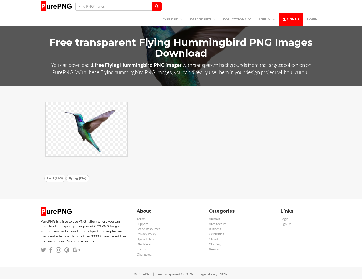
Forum (264, 19)
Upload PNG (145, 239)
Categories (201, 19)
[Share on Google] (76, 250)
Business (215, 229)
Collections (235, 19)
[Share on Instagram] (58, 250)
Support (142, 224)
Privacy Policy (146, 234)
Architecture (218, 224)
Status (141, 249)
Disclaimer (144, 244)
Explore (171, 19)
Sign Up (293, 19)
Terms (141, 219)
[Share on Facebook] (51, 250)
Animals (214, 219)
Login (312, 19)
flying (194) (77, 178)
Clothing (215, 244)
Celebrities (216, 234)
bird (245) (55, 178)
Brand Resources (148, 229)
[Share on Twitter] (43, 250)
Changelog (144, 254)
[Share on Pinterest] (66, 250)
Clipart (213, 239)
